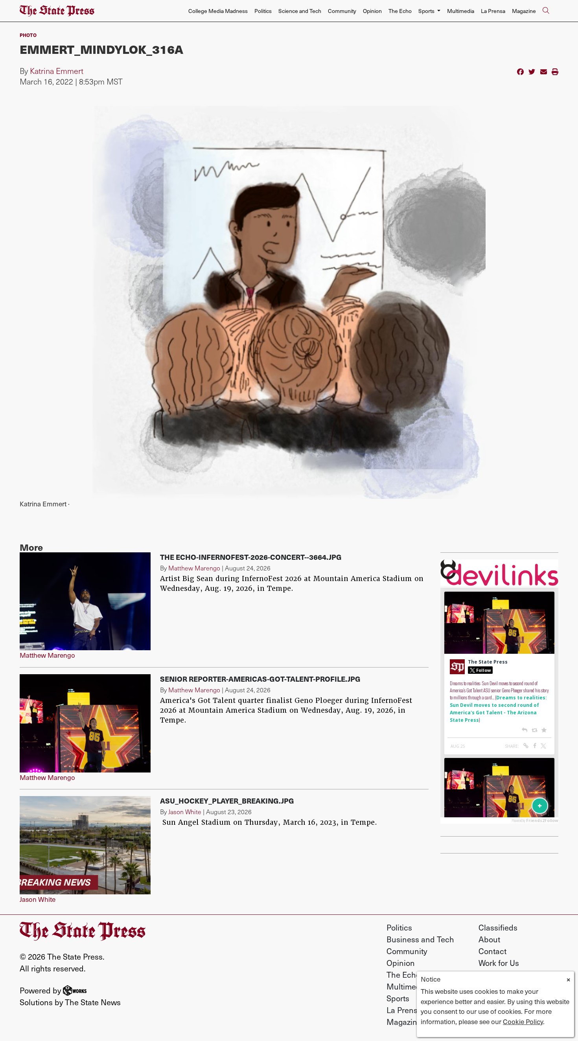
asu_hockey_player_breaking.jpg (227, 801)
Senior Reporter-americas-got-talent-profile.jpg (260, 679)
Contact (492, 951)
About (489, 939)
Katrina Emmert (56, 70)
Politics (263, 11)
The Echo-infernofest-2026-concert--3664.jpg (251, 557)
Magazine (524, 11)
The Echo (400, 11)
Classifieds (498, 927)
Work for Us (499, 963)
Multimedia (460, 11)
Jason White (37, 899)
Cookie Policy (523, 1021)
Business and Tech (420, 939)
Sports (398, 998)
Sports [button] (427, 11)
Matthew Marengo (47, 655)
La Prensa (493, 11)
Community (342, 11)
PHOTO (28, 34)
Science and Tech (299, 11)
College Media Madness (218, 11)
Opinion (372, 11)
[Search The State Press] (545, 11)
